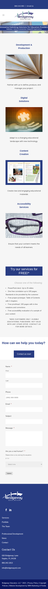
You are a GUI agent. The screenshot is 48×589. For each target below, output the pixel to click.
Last (7, 380)
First (7, 371)
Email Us (30, 6)
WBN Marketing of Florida (37, 586)
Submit (9, 473)
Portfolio (5, 522)
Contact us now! (24, 354)
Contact (5, 542)
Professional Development (12, 534)
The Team (6, 526)
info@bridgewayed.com (11, 568)
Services (5, 518)
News (4, 538)
